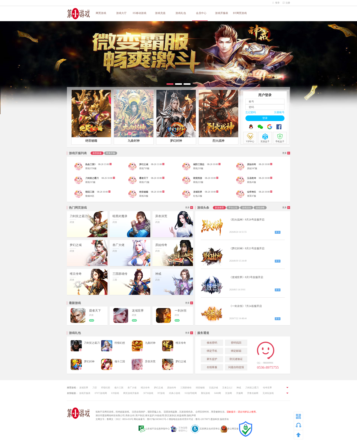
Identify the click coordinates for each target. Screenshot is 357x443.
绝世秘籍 (143, 192)
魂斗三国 (118, 387)
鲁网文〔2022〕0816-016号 (120, 419)
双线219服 (198, 168)
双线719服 (144, 168)
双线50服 (143, 196)
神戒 (239, 387)
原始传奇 (251, 164)
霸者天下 (143, 178)
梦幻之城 (143, 164)
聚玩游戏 (205, 393)
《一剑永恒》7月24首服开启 (245, 306)
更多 (284, 153)
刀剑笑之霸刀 (92, 178)
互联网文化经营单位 (210, 428)
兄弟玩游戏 (268, 393)
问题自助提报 (236, 367)
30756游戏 (148, 393)
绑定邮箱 (236, 350)
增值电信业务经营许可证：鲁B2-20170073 (189, 419)
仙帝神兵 (251, 192)
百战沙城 (213, 387)
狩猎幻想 (105, 387)
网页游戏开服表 (131, 393)
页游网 (228, 393)
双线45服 (251, 182)
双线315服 (90, 182)
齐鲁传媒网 (252, 393)
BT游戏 (161, 393)
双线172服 (144, 182)
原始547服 (252, 168)
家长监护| (150, 415)
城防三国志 (198, 164)
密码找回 (236, 342)
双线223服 (198, 182)
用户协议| (140, 415)
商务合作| (130, 415)
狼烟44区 (89, 196)
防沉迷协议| (170, 415)
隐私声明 (191, 415)
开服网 (239, 393)
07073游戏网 (101, 393)
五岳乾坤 (251, 178)
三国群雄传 (186, 387)
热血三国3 (90, 164)
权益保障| (181, 415)
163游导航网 (190, 393)
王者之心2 (227, 387)
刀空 (94, 387)
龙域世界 (197, 192)
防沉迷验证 (236, 359)
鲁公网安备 (233, 428)
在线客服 (212, 367)
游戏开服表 (84, 393)
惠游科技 (214, 419)
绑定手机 (212, 350)
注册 (288, 2)
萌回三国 (89, 192)
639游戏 (115, 393)
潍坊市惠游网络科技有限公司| (110, 415)
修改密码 (212, 342)
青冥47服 (251, 196)
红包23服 (197, 196)
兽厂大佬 (132, 387)
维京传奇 (145, 387)
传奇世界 (267, 387)
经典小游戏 (174, 393)
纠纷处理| (159, 415)
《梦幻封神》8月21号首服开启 (246, 248)
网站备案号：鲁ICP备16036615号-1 (151, 419)
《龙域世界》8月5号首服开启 (246, 277)
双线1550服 (91, 168)
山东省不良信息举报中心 (157, 428)
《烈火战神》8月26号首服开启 (246, 219)
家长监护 (212, 359)
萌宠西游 (197, 178)
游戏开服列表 (78, 153)
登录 (277, 2)
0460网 (217, 393)
